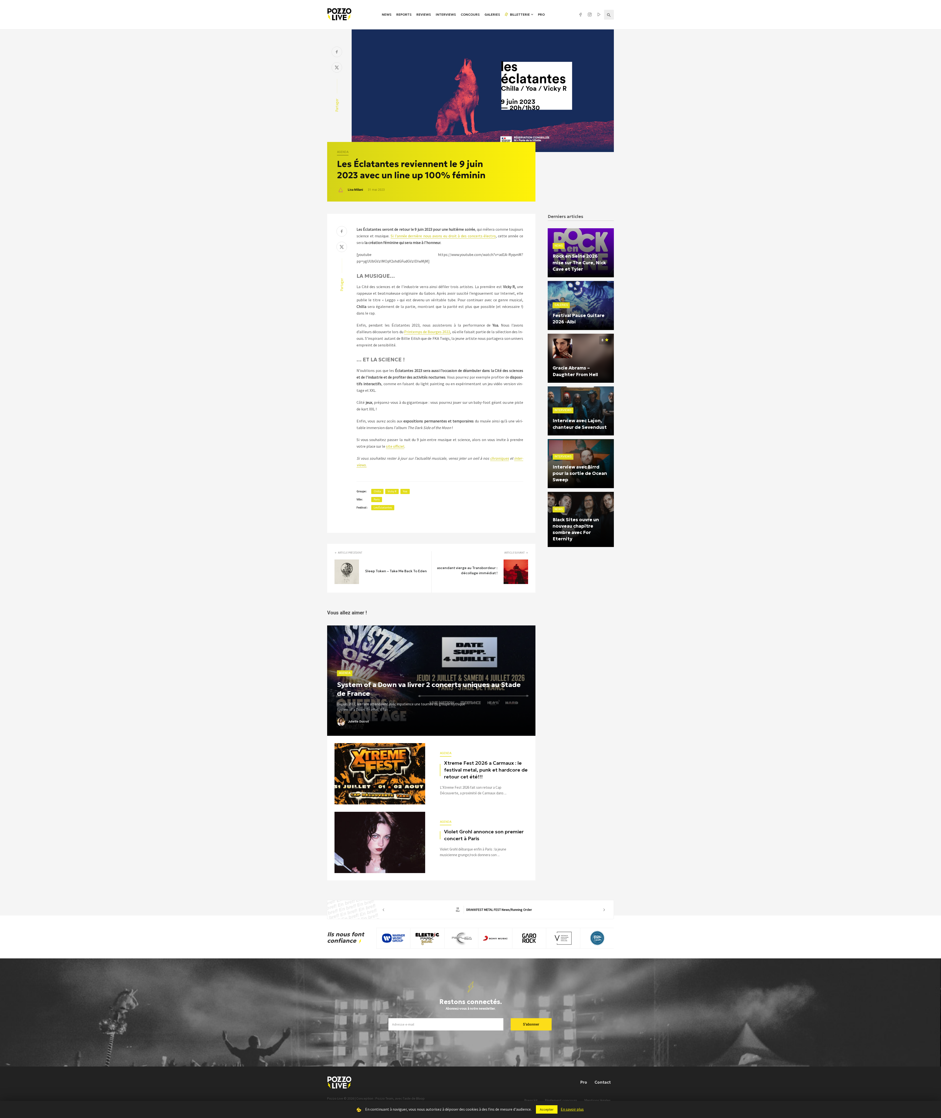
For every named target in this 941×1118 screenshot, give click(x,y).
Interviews (446, 15)
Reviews (423, 15)
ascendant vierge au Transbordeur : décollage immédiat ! (467, 570)
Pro (541, 15)
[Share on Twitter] (337, 68)
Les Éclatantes (383, 507)
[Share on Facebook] (337, 52)
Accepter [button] (547, 1109)
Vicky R (392, 491)
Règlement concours (561, 1100)
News (386, 15)
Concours (470, 15)
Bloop (420, 1098)
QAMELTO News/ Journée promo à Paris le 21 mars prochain (507, 910)
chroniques (499, 458)
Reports (403, 15)
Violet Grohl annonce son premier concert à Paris (484, 835)
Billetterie (519, 15)
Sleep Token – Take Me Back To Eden (396, 571)
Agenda (342, 152)
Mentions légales (597, 1100)
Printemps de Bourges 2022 (427, 331)
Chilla (377, 491)
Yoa (405, 491)
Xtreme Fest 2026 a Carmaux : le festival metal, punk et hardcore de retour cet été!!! (486, 770)
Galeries (492, 15)
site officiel (395, 446)
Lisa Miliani (355, 189)
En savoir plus (572, 1109)
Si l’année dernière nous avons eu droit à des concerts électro (443, 235)
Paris (377, 499)
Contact (602, 1082)
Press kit (531, 1100)
